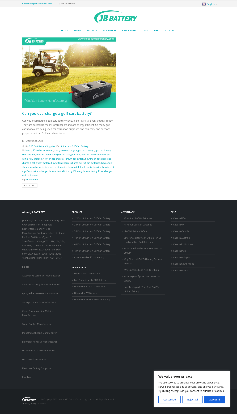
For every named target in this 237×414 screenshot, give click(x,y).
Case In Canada (181, 231)
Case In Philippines (183, 244)
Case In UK (178, 224)
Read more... (30, 185)
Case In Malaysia (181, 257)
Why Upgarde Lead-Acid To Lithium (141, 269)
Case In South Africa (183, 263)
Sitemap (42, 403)
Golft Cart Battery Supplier (41, 146)
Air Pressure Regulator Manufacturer (41, 284)
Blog (156, 30)
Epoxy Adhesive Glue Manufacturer (40, 293)
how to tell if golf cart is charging (85, 167)
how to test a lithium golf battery (65, 171)
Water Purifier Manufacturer (36, 324)
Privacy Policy (29, 403)
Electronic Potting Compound (37, 368)
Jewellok (26, 377)
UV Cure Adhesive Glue (34, 359)
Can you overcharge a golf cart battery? (57, 113)
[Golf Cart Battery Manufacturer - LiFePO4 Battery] (116, 17)
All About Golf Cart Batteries (138, 224)
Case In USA (179, 218)
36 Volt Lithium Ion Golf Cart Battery (92, 231)
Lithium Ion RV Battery (85, 293)
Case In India (179, 250)
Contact (170, 30)
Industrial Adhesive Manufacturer (39, 332)
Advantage (109, 30)
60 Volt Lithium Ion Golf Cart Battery (92, 244)
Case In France (180, 270)
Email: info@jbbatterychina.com (38, 3)
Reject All (192, 399)
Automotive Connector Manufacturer (41, 275)
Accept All (214, 399)
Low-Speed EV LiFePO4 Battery (90, 280)
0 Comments (32, 179)
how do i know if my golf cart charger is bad (58, 154)
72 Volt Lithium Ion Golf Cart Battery (92, 250)
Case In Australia (181, 237)
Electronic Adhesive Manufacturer (39, 341)
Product (92, 30)
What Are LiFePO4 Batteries (138, 218)
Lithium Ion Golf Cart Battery (74, 146)
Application (129, 30)
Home (64, 30)
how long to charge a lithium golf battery (63, 158)
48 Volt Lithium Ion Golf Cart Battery (92, 237)
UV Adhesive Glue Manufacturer (38, 350)
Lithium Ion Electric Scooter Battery (92, 299)
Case (145, 30)
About (77, 30)
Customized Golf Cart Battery (89, 257)
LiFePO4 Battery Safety (135, 231)
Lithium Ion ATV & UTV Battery (89, 286)
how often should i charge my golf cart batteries (75, 162)
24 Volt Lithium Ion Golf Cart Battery (92, 224)
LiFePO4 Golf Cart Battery (87, 273)
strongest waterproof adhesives (39, 302)
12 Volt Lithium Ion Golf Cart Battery (92, 218)
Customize (169, 399)
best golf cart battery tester (39, 150)
